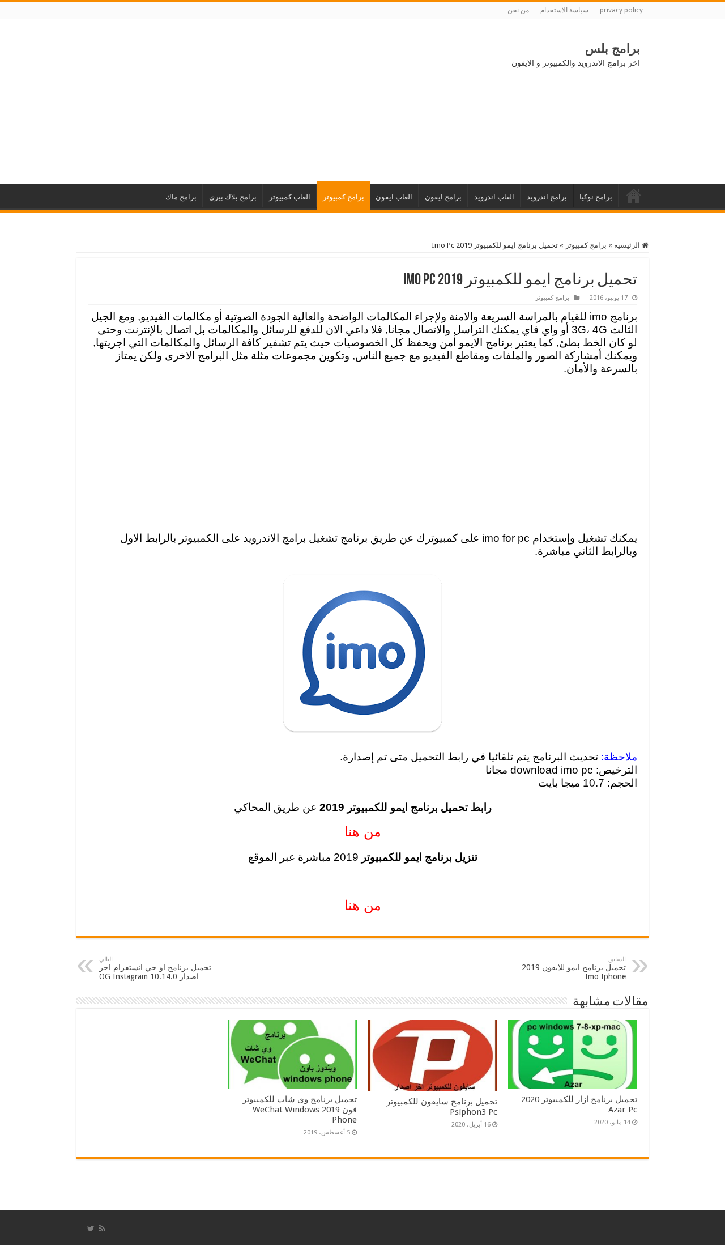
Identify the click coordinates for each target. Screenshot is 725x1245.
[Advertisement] (170, 101)
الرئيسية (634, 195)
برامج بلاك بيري (233, 197)
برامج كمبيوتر (343, 197)
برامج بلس (612, 48)
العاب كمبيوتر (289, 197)
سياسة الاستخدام (564, 10)
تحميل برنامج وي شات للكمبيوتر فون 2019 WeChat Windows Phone (299, 1109)
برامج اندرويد (547, 197)
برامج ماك (181, 197)
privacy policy (621, 10)
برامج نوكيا (595, 197)
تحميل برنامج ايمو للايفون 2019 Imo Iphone (574, 968)
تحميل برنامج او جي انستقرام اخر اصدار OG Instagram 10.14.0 (155, 968)
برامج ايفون (443, 197)
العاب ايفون (394, 197)
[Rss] (102, 1228)
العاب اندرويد (494, 197)
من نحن (518, 10)
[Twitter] (91, 1228)
